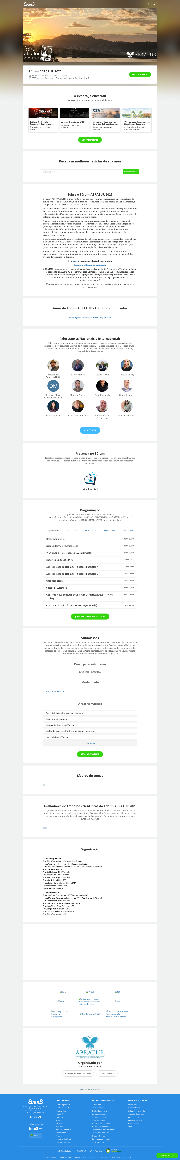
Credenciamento (98, 1142)
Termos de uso (80, 1157)
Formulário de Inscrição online (103, 1130)
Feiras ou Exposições (63, 1142)
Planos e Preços (134, 1117)
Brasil (36, 1135)
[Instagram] (35, 1118)
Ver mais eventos (90, 140)
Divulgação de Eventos (100, 1111)
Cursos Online (61, 1133)
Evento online (61, 1111)
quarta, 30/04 (90, 530)
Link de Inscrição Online (100, 1133)
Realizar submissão (90, 754)
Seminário (59, 1123)
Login (153, 4)
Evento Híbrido (61, 1114)
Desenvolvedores (134, 1123)
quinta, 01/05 (109, 530)
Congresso (60, 1117)
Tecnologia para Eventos (101, 1127)
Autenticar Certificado (136, 1120)
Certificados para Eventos (101, 1139)
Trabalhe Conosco (50, 1157)
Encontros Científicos (63, 1139)
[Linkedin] (31, 1118)
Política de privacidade (118, 1157)
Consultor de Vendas (136, 1114)
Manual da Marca (66, 1157)
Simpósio (59, 1120)
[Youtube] (39, 1118)
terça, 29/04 (72, 530)
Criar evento (132, 1105)
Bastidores (132, 1157)
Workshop (59, 1127)
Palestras (59, 1136)
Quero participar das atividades (90, 616)
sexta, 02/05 (128, 530)
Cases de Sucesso (134, 1108)
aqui (75, 261)
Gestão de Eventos (99, 1117)
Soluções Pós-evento (100, 1120)
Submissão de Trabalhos (101, 1123)
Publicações (96, 1105)
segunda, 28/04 (53, 530)
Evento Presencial (62, 1108)
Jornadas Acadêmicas (63, 1130)
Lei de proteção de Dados (97, 1157)
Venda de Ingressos (99, 1114)
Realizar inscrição (140, 75)
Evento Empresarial (63, 1105)
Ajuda (130, 1127)
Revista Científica (98, 1108)
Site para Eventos (98, 1136)
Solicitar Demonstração (136, 1111)
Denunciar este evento (91, 1089)
